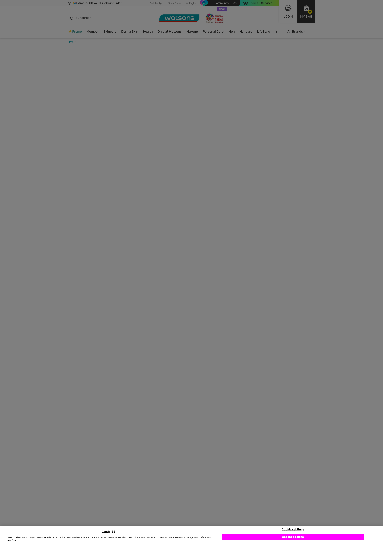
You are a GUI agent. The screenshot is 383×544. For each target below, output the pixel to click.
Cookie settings (293, 529)
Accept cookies (293, 537)
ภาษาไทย (11, 540)
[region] (191, 535)
